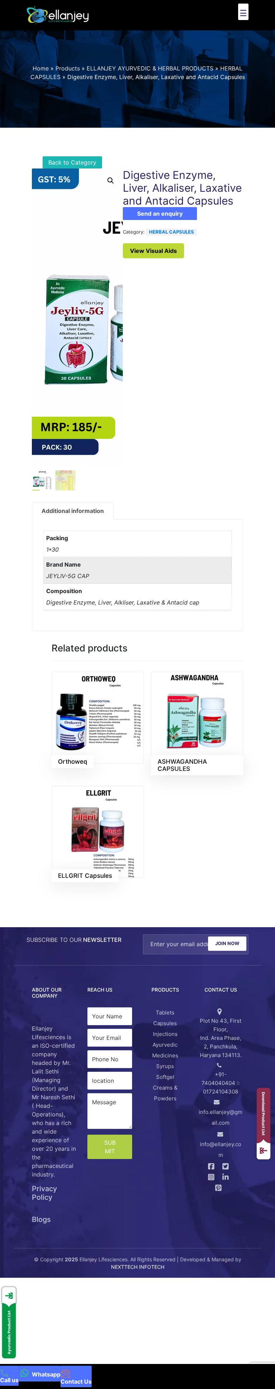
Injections (165, 1027)
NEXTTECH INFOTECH (137, 1260)
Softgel (165, 1070)
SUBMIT (110, 1140)
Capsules (165, 1016)
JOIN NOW (227, 936)
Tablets (165, 1005)
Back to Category (72, 155)
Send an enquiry (160, 206)
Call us (9, 1380)
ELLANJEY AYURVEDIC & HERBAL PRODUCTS (150, 61)
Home (41, 61)
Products (68, 61)
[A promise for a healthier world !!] (57, 15)
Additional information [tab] (73, 504)
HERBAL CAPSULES (171, 225)
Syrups (165, 1059)
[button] (110, 173)
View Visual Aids (153, 244)
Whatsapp (45, 1374)
